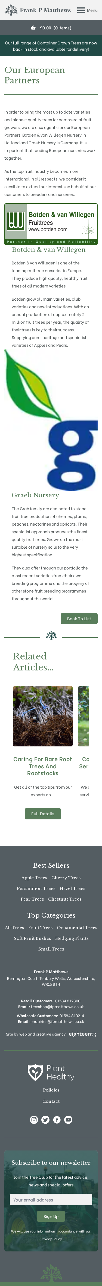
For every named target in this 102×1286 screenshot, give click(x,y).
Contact (51, 1101)
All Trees (14, 927)
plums (80, 516)
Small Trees (51, 949)
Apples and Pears (50, 345)
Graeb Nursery (35, 495)
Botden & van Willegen (49, 249)
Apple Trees (34, 877)
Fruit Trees (40, 927)
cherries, (64, 516)
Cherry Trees (66, 877)
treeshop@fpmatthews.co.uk (51, 1006)
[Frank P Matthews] (37, 10)
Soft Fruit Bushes (32, 938)
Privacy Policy (51, 1238)
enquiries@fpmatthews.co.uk (51, 1021)
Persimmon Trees (36, 888)
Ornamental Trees (77, 927)
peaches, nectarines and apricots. (44, 524)
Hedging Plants (71, 938)
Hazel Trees (72, 888)
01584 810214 (72, 1015)
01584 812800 (67, 1000)
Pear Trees (32, 899)
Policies (51, 1090)
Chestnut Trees (64, 899)
